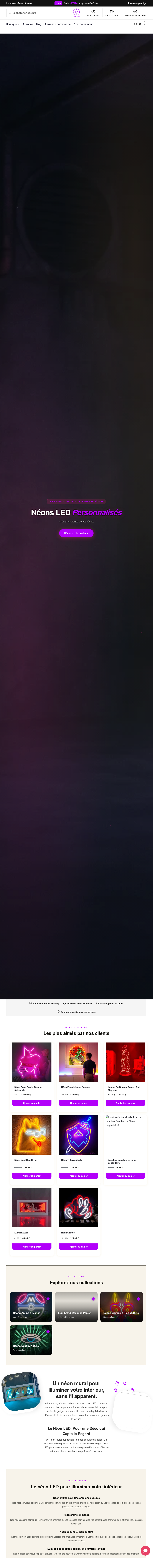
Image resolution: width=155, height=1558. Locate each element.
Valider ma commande (135, 15)
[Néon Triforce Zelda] (78, 1135)
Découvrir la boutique (76, 533)
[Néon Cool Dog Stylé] (31, 1135)
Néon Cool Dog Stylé (25, 1160)
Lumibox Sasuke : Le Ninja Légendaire (122, 1161)
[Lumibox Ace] (31, 1207)
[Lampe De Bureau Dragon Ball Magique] (125, 1062)
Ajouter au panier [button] (32, 1103)
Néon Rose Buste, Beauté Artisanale (27, 1089)
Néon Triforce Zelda (71, 1160)
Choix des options (125, 1103)
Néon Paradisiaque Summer (76, 1087)
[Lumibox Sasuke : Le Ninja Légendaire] (125, 1135)
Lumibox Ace (21, 1232)
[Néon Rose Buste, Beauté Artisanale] (31, 1062)
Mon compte (93, 15)
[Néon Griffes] (78, 1207)
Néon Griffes (68, 1232)
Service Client (111, 15)
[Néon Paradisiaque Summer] (78, 1062)
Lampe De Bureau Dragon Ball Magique (124, 1089)
